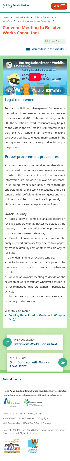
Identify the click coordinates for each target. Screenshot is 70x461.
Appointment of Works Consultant (34, 21)
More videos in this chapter (47, 49)
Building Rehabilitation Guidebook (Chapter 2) (36, 317)
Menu (57, 6)
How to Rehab (22, 17)
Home (6, 17)
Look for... (54, 41)
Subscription (11, 379)
